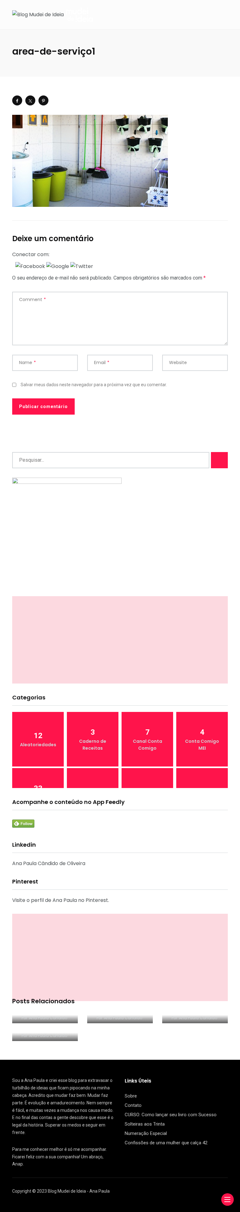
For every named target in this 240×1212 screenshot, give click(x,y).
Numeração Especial (146, 1133)
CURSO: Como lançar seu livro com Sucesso (171, 1114)
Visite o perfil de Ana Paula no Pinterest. (60, 900)
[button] (30, 266)
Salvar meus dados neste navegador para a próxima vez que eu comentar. (94, 384)
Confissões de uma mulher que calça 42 (166, 1143)
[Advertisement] (120, 640)
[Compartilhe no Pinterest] (43, 100)
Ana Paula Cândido (48, 1017)
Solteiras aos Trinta (145, 1124)
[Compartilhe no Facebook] (17, 100)
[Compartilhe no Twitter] (30, 100)
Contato (133, 1105)
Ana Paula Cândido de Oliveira (48, 863)
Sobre (131, 1096)
